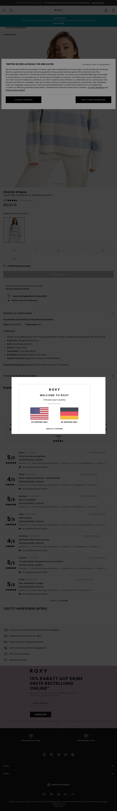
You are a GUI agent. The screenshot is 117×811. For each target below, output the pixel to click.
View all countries (54, 429)
